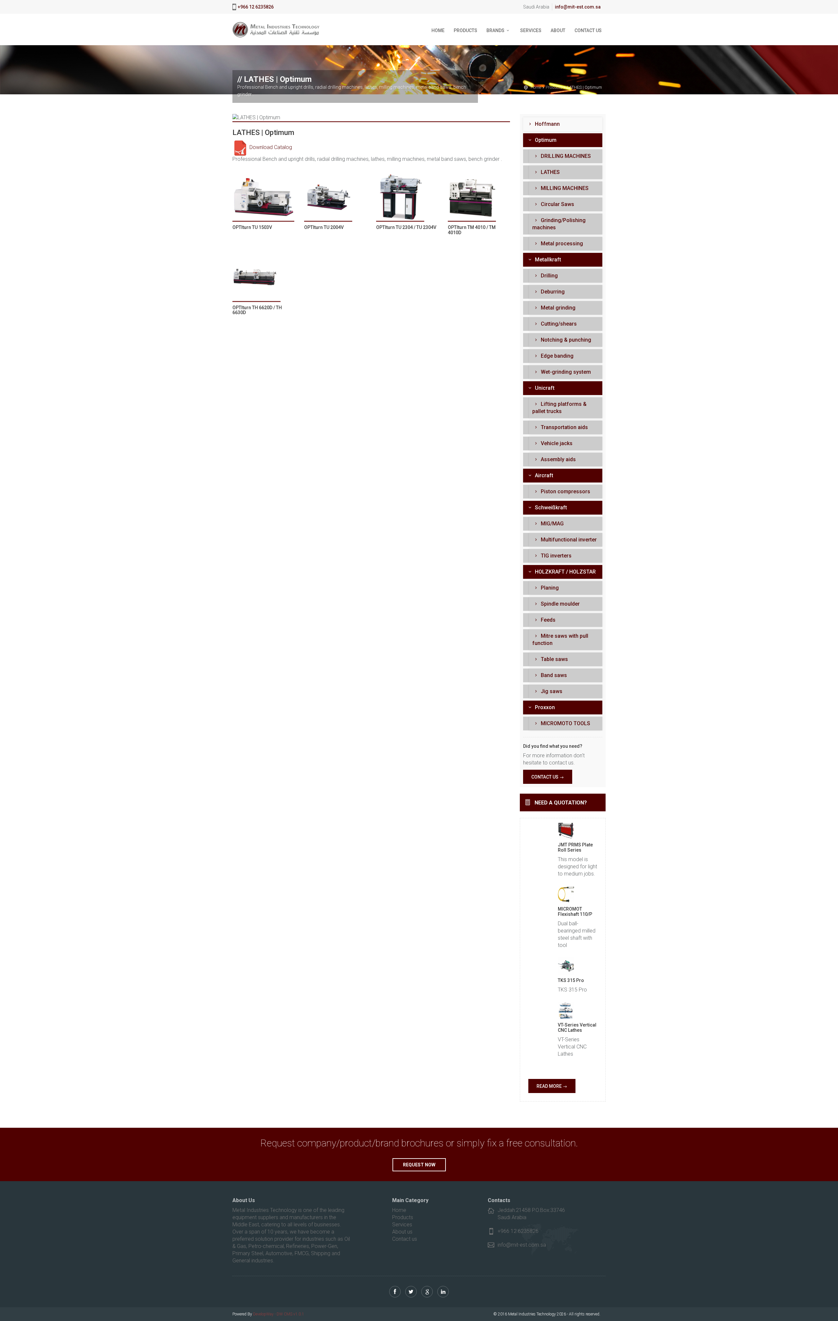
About (558, 30)
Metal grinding (557, 308)
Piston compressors (564, 491)
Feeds (547, 620)
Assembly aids (557, 459)
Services (530, 30)
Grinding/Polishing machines (559, 224)
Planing (549, 588)
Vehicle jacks (556, 443)
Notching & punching (565, 340)
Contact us (588, 30)
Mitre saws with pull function (560, 639)
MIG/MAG (551, 523)
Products (465, 30)
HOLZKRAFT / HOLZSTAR (565, 572)
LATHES (549, 172)
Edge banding (556, 356)
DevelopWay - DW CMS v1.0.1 (278, 1314)
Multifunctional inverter (568, 540)
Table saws (553, 659)
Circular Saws (556, 204)
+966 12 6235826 (256, 6)
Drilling (548, 276)
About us (402, 1232)
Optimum (545, 140)
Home (438, 30)
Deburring (552, 292)
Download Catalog (270, 147)
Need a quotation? (561, 803)
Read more (549, 1086)
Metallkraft (547, 259)
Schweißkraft (550, 507)
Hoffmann (547, 124)
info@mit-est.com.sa (578, 6)
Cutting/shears (558, 324)
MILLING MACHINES (564, 188)
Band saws (553, 675)
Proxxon (544, 707)
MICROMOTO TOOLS (564, 723)
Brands (495, 30)
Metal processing (561, 243)
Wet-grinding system (565, 372)
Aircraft (543, 475)
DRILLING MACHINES (565, 156)
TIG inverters (555, 556)
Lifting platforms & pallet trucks (559, 407)
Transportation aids (563, 427)
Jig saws (550, 691)
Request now (419, 1164)
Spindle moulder (559, 604)
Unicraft (544, 388)
